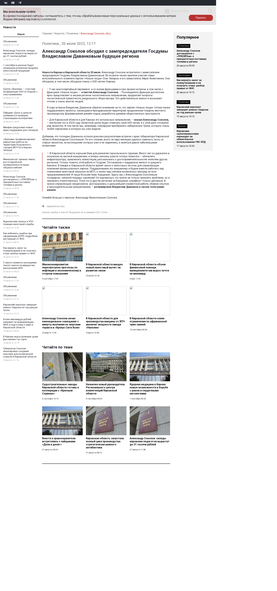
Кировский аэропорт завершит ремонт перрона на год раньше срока (20, 307)
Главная (47, 33)
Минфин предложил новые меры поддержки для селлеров (20, 129)
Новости (9, 27)
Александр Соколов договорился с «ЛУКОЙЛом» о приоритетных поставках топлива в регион (20, 180)
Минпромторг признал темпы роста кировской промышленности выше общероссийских (19, 163)
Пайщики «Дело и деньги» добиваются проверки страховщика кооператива (17, 115)
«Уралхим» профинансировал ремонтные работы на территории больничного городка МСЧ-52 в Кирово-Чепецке (19, 145)
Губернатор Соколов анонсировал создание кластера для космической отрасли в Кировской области (19, 352)
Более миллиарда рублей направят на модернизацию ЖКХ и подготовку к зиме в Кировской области (18, 323)
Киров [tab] (21, 34)
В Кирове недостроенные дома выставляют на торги (20, 338)
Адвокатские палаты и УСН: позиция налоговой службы (18, 223)
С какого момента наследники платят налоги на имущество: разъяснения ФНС (20, 265)
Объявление (10, 41)
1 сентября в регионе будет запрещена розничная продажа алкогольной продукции (20, 68)
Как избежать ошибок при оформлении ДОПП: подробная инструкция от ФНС (20, 236)
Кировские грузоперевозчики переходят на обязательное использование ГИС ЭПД (191, 136)
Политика (72, 33)
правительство (56, 206)
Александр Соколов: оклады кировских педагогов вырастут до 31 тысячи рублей (20, 53)
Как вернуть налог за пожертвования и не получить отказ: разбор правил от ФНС (19, 251)
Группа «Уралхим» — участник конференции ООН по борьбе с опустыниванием (20, 92)
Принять (201, 17)
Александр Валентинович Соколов (96, 197)
